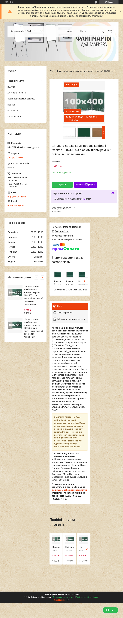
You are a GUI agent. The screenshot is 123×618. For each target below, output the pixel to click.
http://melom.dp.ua (17, 196)
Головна (69, 31)
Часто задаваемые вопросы (21, 99)
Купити (62, 184)
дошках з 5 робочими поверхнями (69, 490)
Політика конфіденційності (87, 597)
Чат (113, 610)
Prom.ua (75, 594)
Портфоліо (13, 110)
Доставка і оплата (17, 93)
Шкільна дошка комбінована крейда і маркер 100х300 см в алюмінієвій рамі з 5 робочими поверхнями (34, 295)
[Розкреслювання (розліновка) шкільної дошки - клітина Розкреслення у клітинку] (69, 274)
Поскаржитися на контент (64, 597)
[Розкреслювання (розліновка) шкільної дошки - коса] (81, 274)
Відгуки (11, 87)
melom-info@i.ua (16, 205)
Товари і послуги (16, 81)
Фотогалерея (14, 116)
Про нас (11, 105)
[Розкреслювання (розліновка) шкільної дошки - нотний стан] (57, 274)
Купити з (80, 184)
